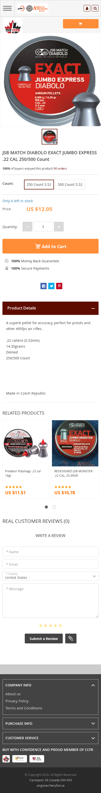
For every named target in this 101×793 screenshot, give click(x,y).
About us (13, 693)
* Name (12, 552)
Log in (87, 9)
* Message (15, 588)
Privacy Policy (17, 700)
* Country (11, 573)
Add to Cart (53, 246)
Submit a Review (44, 638)
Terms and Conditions (23, 707)
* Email (12, 564)
